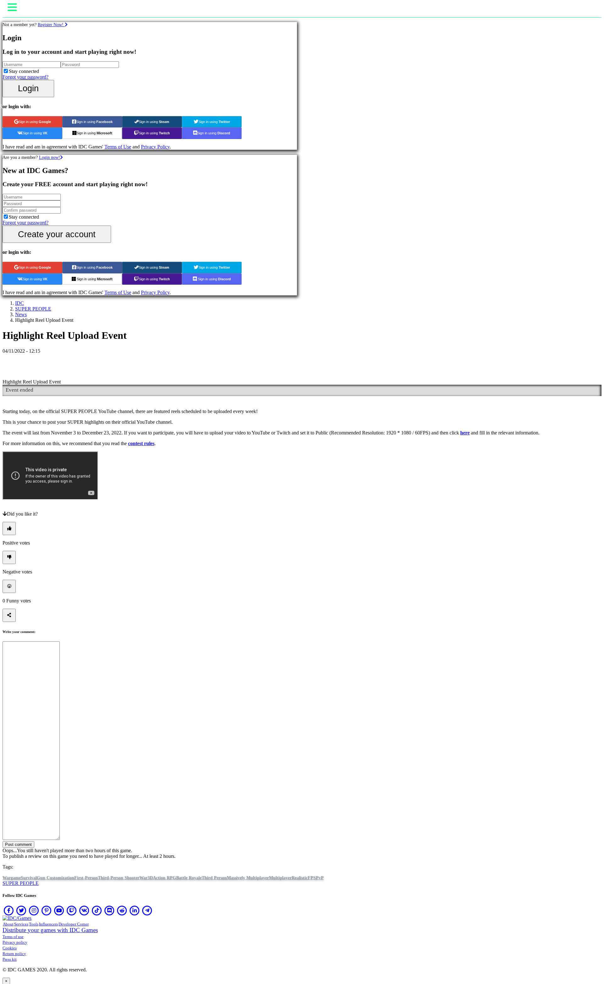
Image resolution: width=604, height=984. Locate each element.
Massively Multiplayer (248, 877)
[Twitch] (71, 910)
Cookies (10, 948)
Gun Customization (55, 877)
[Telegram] (147, 910)
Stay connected (24, 71)
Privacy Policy (155, 146)
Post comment (18, 844)
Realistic (300, 877)
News (21, 314)
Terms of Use (117, 146)
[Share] (9, 615)
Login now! (49, 157)
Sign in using (35, 122)
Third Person (214, 877)
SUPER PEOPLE (33, 308)
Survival (29, 877)
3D (150, 877)
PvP (320, 877)
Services (21, 924)
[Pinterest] (46, 910)
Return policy (14, 953)
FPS (312, 877)
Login (28, 88)
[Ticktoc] (97, 910)
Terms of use (13, 936)
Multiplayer (280, 877)
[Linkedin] (134, 910)
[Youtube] (59, 910)
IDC (19, 303)
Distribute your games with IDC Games (50, 930)
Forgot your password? (25, 77)
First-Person (86, 877)
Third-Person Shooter (118, 877)
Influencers (48, 924)
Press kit (10, 959)
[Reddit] (122, 910)
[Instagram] (34, 910)
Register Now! (51, 24)
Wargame (12, 877)
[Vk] (84, 910)
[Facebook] (9, 910)
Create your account (57, 234)
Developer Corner (74, 924)
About (8, 924)
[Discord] (109, 910)
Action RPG (164, 877)
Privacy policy (15, 942)
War (143, 877)
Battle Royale (189, 877)
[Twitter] (21, 910)
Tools (33, 924)
